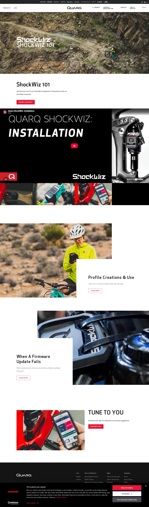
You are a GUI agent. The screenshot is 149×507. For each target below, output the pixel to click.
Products (6, 8)
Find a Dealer (132, 8)
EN (147, 2)
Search (97, 7)
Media (126, 482)
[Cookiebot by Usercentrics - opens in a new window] (13, 503)
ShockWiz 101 (35, 72)
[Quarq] (70, 2)
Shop (144, 7)
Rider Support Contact (91, 476)
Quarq (18, 72)
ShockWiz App (96, 426)
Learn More (95, 290)
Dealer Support (89, 479)
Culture (78, 479)
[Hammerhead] (85, 2)
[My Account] (142, 2)
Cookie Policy (61, 497)
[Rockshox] (49, 2)
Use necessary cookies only (127, 500)
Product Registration (108, 8)
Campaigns (25, 72)
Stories (78, 476)
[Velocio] (93, 2)
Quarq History (128, 479)
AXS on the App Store (113, 476)
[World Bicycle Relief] (106, 2)
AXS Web (110, 482)
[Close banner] (146, 486)
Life (15, 8)
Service (124, 7)
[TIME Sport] (77, 2)
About (126, 476)
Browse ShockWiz (26, 102)
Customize (126, 494)
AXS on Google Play (113, 479)
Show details (31, 503)
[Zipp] (63, 2)
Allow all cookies (127, 488)
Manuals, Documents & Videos (94, 482)
